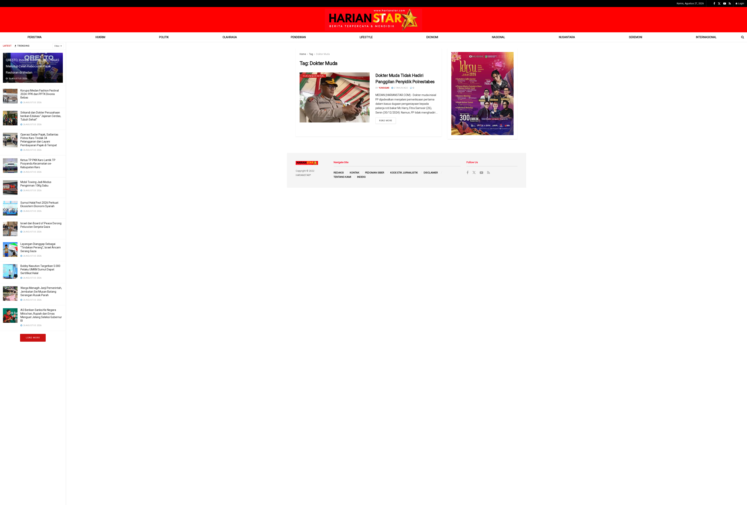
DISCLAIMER (431, 172)
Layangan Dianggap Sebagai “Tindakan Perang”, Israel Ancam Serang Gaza (40, 247)
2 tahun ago (400, 88)
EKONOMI (432, 37)
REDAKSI (339, 172)
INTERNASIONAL (706, 37)
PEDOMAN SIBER (374, 172)
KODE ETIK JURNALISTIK (404, 172)
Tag (311, 54)
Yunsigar (384, 88)
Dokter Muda (323, 54)
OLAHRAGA (230, 37)
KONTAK (354, 172)
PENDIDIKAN (298, 37)
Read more (385, 120)
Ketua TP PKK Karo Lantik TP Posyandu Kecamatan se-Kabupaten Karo (37, 163)
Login (741, 3)
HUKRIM (100, 37)
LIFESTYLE (366, 37)
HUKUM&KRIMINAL (314, 76)
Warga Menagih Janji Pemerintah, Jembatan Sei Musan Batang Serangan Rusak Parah (41, 291)
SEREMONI (635, 37)
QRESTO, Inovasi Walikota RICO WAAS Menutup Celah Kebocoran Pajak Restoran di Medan (32, 66)
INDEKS (361, 176)
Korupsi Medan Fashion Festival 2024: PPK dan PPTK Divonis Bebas (39, 94)
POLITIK (164, 37)
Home (303, 54)
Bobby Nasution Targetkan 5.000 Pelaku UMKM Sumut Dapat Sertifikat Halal (40, 269)
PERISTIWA (35, 37)
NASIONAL (498, 37)
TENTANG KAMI (342, 176)
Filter (57, 46)
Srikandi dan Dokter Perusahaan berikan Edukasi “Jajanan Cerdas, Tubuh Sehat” (40, 116)
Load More (33, 337)
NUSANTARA (567, 37)
